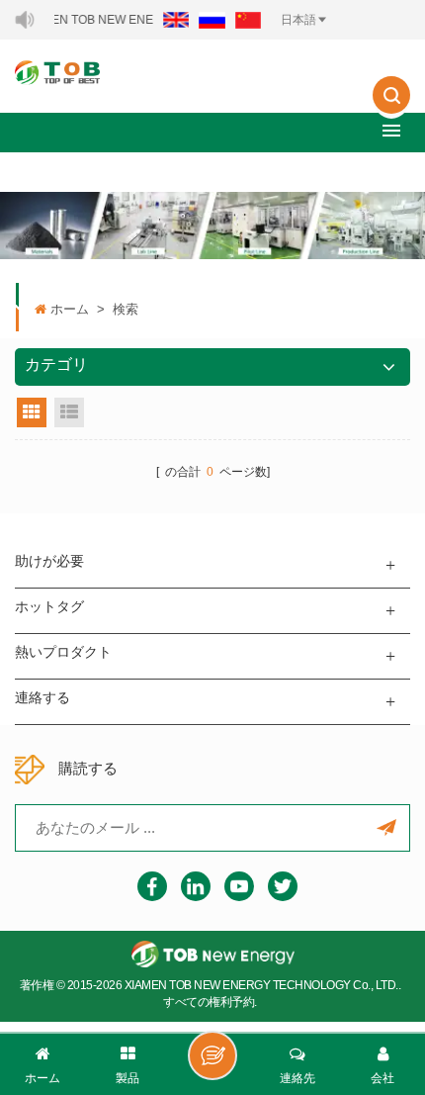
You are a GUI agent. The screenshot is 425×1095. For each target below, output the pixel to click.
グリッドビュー (31, 412)
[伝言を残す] (212, 1055)
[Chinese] (248, 20)
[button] (391, 130)
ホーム (69, 309)
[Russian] (212, 20)
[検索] (391, 109)
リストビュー (69, 412)
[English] (176, 20)
